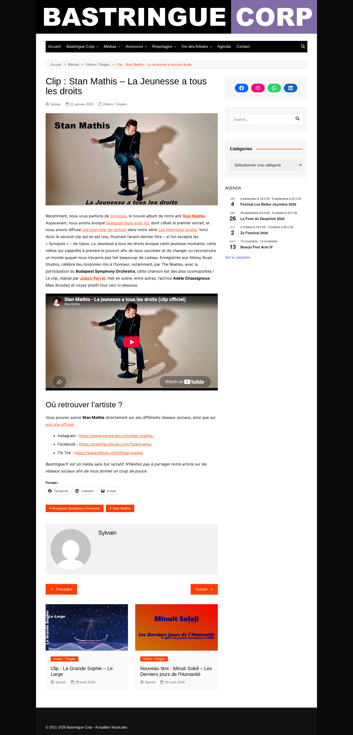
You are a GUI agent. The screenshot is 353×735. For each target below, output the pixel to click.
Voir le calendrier (237, 257)
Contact (243, 46)
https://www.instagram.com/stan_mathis (115, 435)
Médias (110, 46)
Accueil (54, 46)
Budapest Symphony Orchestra (76, 508)
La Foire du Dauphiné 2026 (262, 218)
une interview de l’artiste (104, 229)
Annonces (134, 46)
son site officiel (59, 424)
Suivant (201, 589)
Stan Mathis (122, 508)
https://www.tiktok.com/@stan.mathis (108, 452)
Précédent (64, 589)
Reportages (162, 46)
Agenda (224, 46)
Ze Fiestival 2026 (254, 232)
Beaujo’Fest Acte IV (256, 247)
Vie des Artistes (195, 46)
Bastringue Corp (80, 46)
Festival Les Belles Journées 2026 (268, 204)
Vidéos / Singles (115, 104)
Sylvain (55, 104)
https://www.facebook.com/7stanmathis (115, 444)
